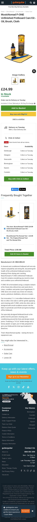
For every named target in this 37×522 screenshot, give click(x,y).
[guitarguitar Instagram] (18, 387)
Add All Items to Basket (19, 254)
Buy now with (18, 114)
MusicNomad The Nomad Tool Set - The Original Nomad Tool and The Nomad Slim (17, 238)
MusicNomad (10, 11)
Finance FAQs (6, 430)
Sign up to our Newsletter (18, 377)
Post (23, 189)
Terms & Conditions (8, 437)
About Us (5, 452)
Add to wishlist (19, 119)
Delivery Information (8, 417)
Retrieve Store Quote (9, 427)
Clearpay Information (9, 443)
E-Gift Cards (6, 455)
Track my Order (7, 424)
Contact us (5, 414)
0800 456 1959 (29, 452)
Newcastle (31, 428)
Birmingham (31, 412)
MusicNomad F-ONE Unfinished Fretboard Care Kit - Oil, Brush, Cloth (17, 229)
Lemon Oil (7, 358)
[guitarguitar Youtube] (28, 387)
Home (2, 11)
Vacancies (5, 474)
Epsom (32, 421)
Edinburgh (31, 418)
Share (16, 189)
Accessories (19, 11)
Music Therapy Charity (9, 468)
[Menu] (5, 2)
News (4, 461)
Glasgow (32, 425)
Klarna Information (8, 440)
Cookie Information (8, 434)
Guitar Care (28, 11)
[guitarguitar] (18, 2)
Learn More (8, 514)
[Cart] (34, 2)
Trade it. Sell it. (7, 458)
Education (5, 465)
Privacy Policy (15, 381)
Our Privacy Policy (8, 471)
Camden (32, 415)
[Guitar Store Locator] (18, 398)
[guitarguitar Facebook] (9, 387)
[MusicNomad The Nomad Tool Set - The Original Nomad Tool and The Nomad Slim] (27, 212)
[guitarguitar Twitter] (13, 387)
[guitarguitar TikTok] (23, 387)
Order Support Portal (8, 421)
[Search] (31, 2)
